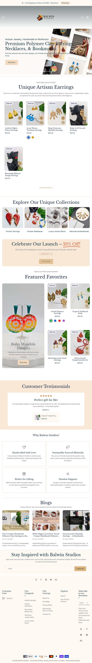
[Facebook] (41, 579)
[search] (82, 17)
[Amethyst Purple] (63, 320)
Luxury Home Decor (29, 622)
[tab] (41, 71)
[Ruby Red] (59, 320)
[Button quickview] (20, 118)
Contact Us (47, 614)
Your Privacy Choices (65, 600)
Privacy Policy (47, 605)
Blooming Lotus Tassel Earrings (57, 359)
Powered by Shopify (73, 661)
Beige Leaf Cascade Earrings (77, 129)
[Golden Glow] (32, 137)
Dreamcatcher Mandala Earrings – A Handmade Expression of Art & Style (73, 535)
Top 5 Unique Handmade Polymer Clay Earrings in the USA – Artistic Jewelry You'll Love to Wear (14, 535)
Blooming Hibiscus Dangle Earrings (12, 174)
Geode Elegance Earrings (57, 312)
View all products (45, 188)
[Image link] (23, 325)
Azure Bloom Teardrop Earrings (34, 129)
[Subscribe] (87, 603)
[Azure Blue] (28, 137)
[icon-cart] (87, 17)
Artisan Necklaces (28, 605)
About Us (46, 598)
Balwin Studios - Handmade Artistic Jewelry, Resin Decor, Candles (41, 661)
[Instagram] (46, 579)
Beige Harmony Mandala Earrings (55, 129)
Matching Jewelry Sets (29, 616)
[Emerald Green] (51, 320)
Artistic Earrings (30, 600)
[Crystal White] (37, 137)
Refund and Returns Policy (48, 610)
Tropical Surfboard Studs (80, 312)
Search (63, 596)
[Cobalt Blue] (55, 320)
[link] (52, 187)
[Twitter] (36, 579)
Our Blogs (46, 602)
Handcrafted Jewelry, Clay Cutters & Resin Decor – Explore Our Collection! (46, 3)
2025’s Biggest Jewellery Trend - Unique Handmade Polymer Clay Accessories (45, 535)
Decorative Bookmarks (29, 611)
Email (10, 569)
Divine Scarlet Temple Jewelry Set (80, 359)
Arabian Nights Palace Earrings (11, 129)
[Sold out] (20, 123)
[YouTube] (50, 579)
